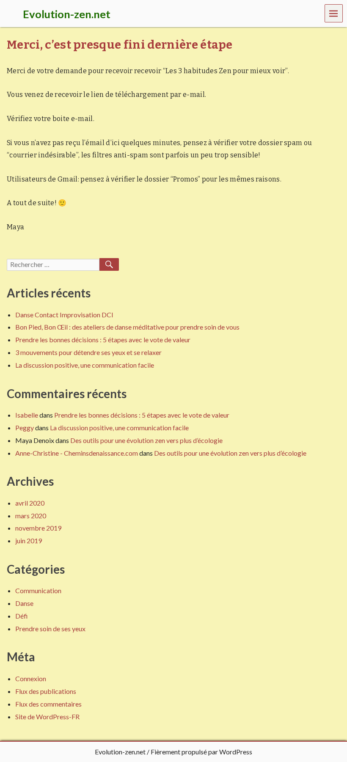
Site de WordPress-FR (47, 716)
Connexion (30, 678)
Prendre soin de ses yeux (50, 628)
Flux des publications (45, 691)
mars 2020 (30, 516)
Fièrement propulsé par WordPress (201, 752)
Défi (21, 616)
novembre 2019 (38, 528)
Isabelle (26, 415)
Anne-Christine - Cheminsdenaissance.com (76, 453)
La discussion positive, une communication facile (84, 365)
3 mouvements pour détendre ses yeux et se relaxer (88, 352)
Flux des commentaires (48, 704)
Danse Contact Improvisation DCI (64, 315)
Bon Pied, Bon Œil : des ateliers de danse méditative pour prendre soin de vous (127, 327)
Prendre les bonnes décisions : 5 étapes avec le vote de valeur (102, 340)
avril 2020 (29, 503)
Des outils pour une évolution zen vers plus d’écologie (146, 440)
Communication (38, 590)
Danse (24, 603)
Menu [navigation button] (334, 13)
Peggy (24, 428)
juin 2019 (28, 540)
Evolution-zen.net (120, 752)
